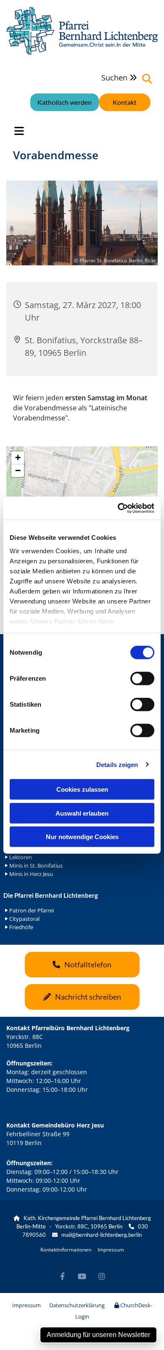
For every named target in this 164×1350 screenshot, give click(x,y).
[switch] (142, 678)
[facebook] (62, 1276)
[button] (125, 102)
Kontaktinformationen (65, 1249)
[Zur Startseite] (82, 31)
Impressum (111, 1249)
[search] (147, 78)
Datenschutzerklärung (77, 1305)
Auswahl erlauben (82, 812)
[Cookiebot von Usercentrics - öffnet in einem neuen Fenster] (118, 508)
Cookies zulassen (82, 789)
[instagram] (102, 1276)
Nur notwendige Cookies (82, 836)
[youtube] (82, 1276)
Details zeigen (117, 764)
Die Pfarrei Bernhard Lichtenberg (50, 895)
